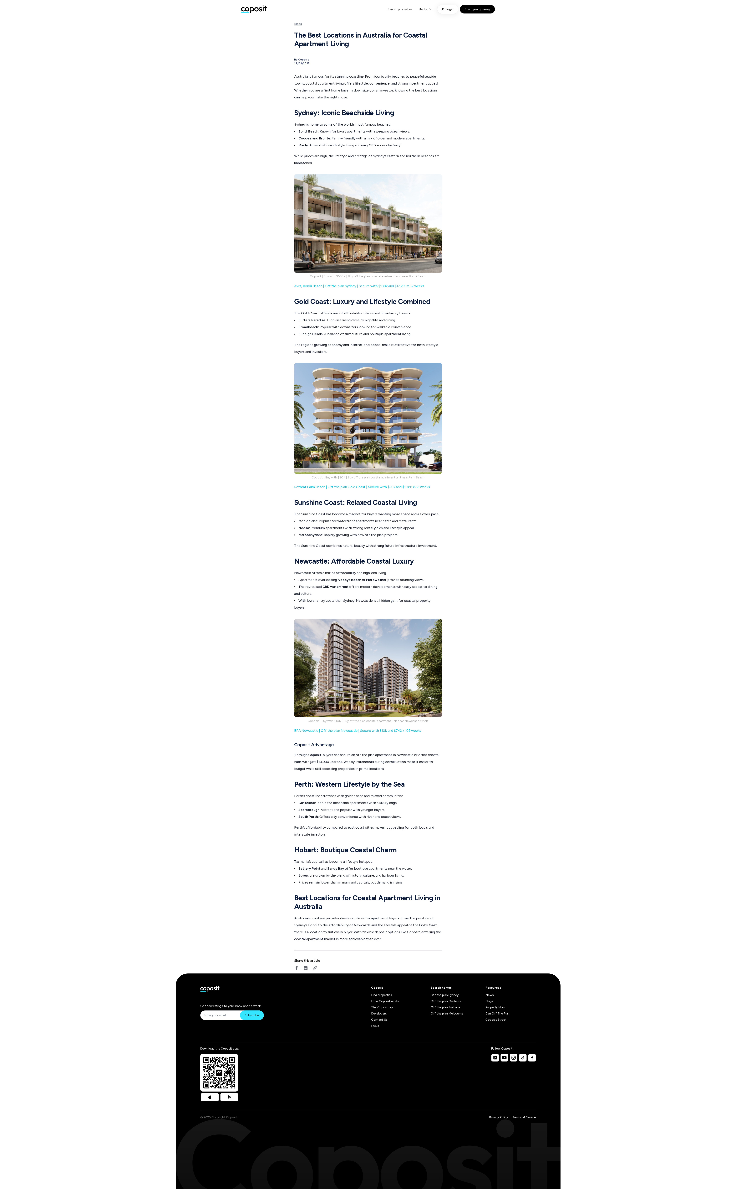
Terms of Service (524, 1117)
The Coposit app (382, 1007)
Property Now (495, 1007)
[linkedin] (305, 968)
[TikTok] (523, 1057)
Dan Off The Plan (497, 1013)
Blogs (298, 24)
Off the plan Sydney (445, 995)
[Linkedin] (495, 1057)
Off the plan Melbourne (447, 1013)
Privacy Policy (498, 1117)
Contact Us (379, 1019)
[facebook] (296, 968)
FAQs (375, 1026)
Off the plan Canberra (446, 1001)
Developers (379, 1013)
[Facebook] (532, 1057)
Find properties (381, 995)
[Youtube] (504, 1057)
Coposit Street (495, 1019)
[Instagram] (513, 1057)
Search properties (400, 9)
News (489, 995)
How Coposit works (385, 1001)
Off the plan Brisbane (445, 1007)
